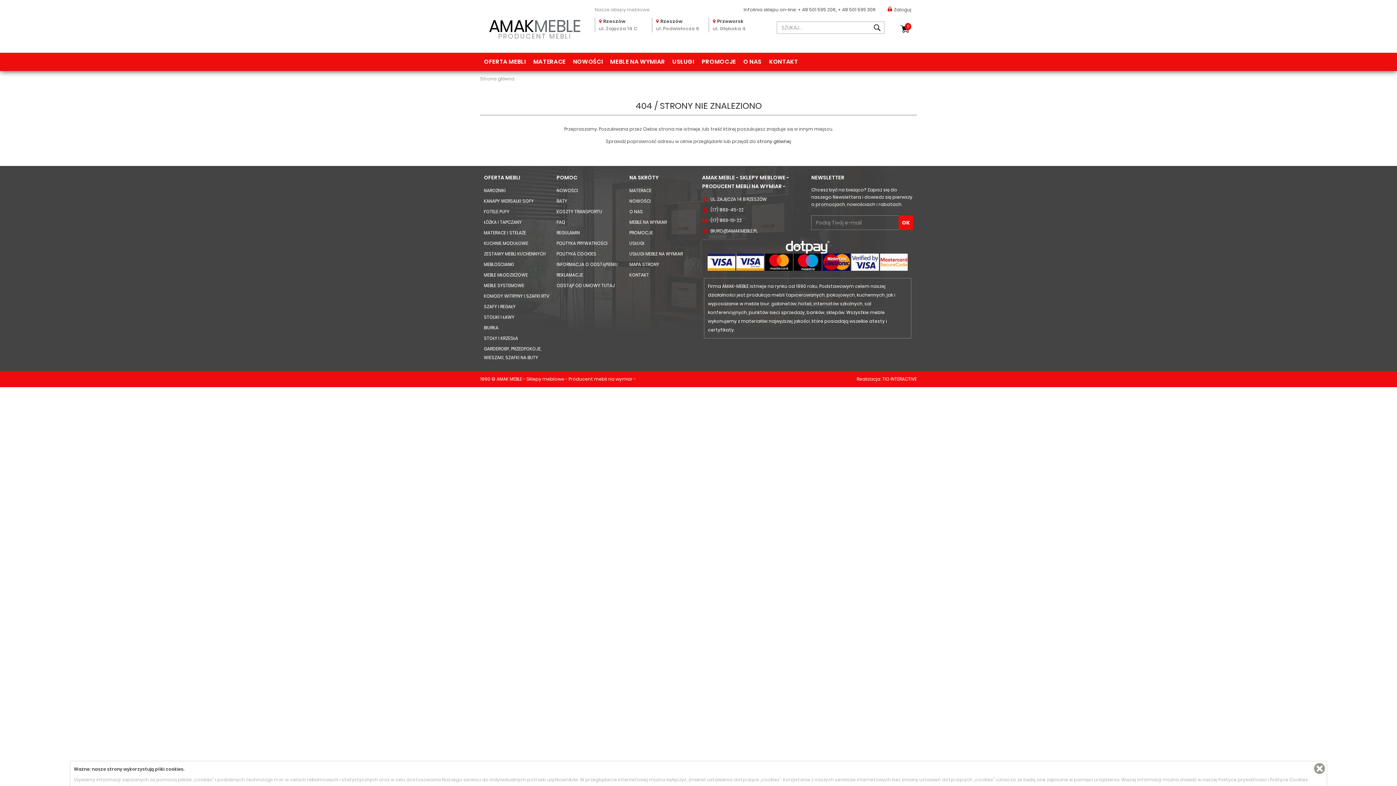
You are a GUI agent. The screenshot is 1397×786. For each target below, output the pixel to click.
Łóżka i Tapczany (503, 222)
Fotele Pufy (496, 212)
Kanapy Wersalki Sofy (509, 201)
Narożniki (495, 190)
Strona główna (497, 79)
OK (906, 222)
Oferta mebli (505, 61)
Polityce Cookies (1289, 780)
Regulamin (568, 233)
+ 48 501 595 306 (857, 10)
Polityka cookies (576, 254)
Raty (562, 201)
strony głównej (774, 141)
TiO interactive (899, 379)
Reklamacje (570, 275)
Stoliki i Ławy (499, 317)
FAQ (561, 222)
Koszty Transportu (579, 212)
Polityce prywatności (1242, 780)
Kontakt (783, 61)
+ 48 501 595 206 (817, 10)
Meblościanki (499, 264)
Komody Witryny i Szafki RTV (516, 296)
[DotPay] (807, 247)
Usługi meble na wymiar (656, 254)
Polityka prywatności (582, 243)
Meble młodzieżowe (506, 275)
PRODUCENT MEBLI (535, 28)
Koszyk (908, 26)
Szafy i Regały (500, 306)
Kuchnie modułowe (506, 243)
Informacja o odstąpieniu (587, 264)
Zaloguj (902, 10)
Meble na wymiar (637, 61)
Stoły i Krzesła (501, 338)
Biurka (491, 328)
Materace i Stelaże (505, 233)
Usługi (683, 61)
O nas (752, 61)
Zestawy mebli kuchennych (515, 254)
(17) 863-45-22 (727, 210)
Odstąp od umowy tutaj (586, 285)
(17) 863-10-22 (726, 220)
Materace (549, 61)
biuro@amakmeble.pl (734, 231)
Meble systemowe (504, 285)
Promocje (719, 61)
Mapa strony (644, 264)
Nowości (588, 61)
